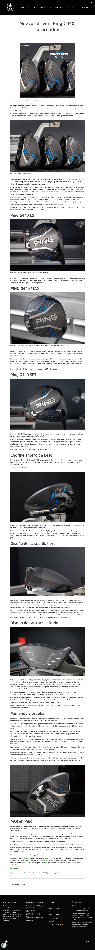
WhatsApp (45, 860)
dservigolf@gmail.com (35, 917)
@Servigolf (25, 860)
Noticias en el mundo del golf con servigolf (45, 873)
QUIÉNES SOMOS (71, 8)
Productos (32, 8)
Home (23, 8)
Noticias (28, 873)
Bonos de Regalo (56, 8)
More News (14, 868)
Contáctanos (85, 8)
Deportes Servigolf (22, 101)
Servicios (43, 8)
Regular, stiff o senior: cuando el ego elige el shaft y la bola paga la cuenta (82, 908)
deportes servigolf (19, 873)
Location (30, 920)
